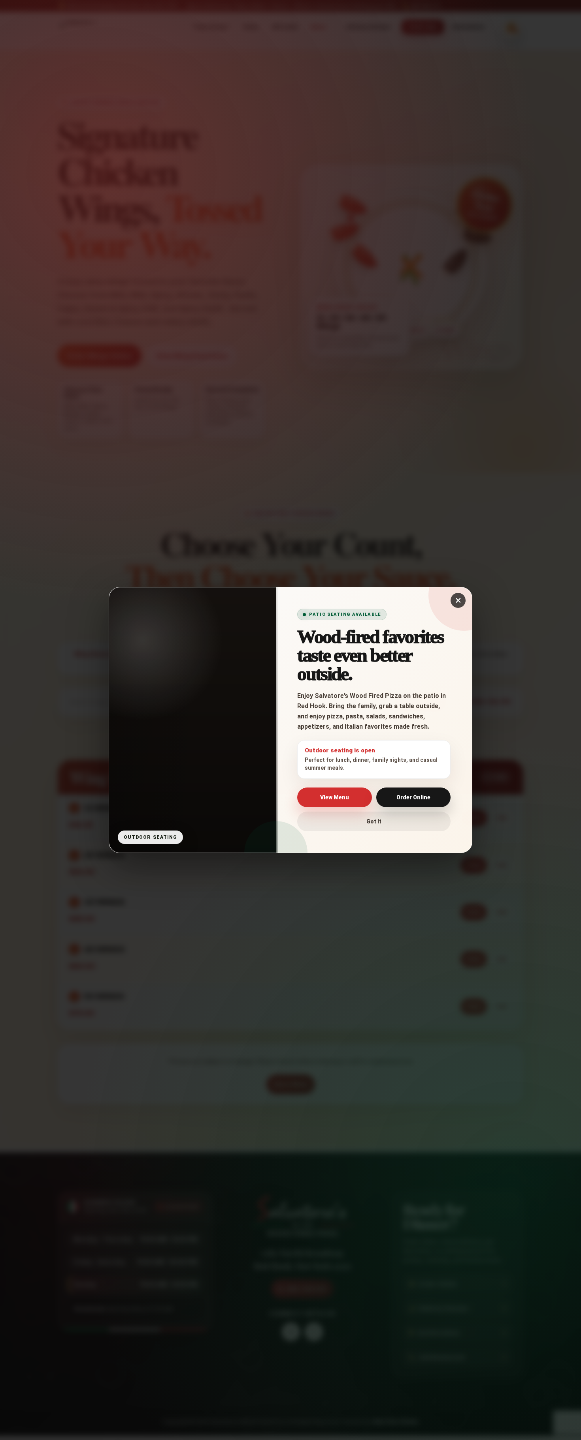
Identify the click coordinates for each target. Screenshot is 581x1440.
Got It (373, 821)
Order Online (413, 797)
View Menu (334, 797)
